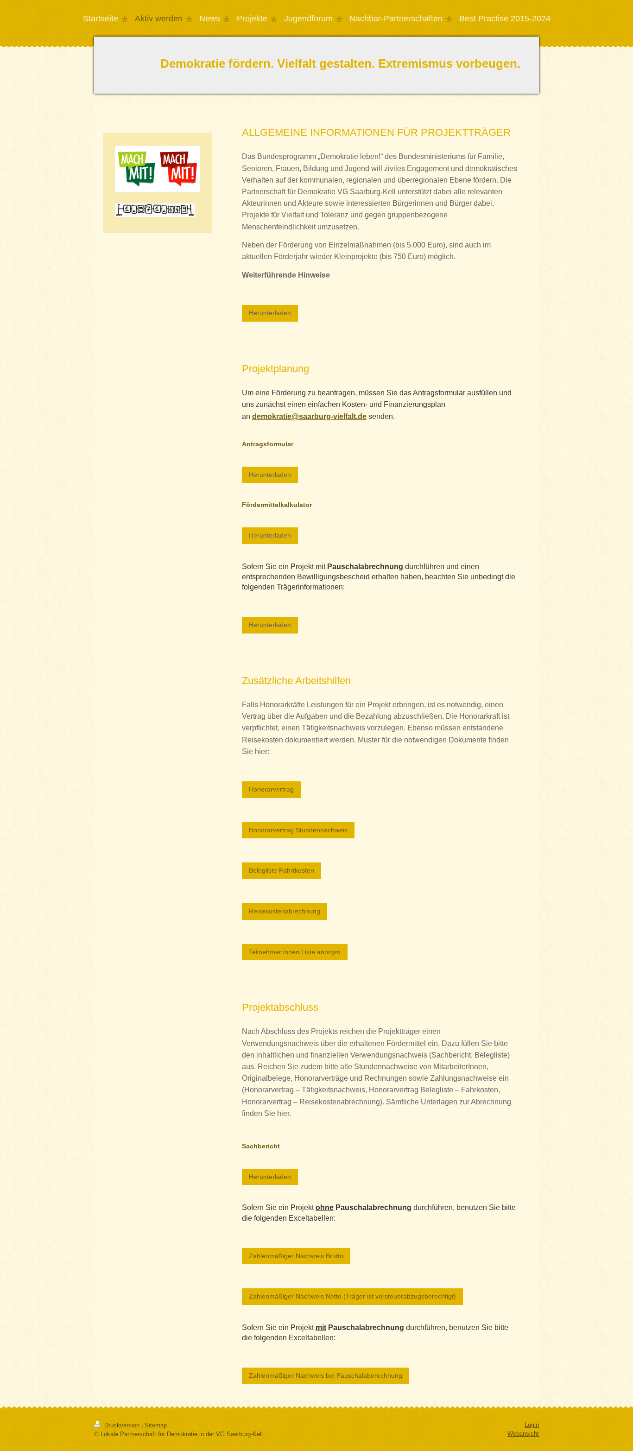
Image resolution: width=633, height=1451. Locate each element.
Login (532, 1424)
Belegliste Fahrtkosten (281, 870)
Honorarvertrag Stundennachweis (298, 830)
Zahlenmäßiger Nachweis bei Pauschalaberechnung (325, 1375)
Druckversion (121, 1425)
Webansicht (523, 1433)
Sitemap (156, 1425)
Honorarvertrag (271, 789)
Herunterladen (270, 313)
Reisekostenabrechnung (284, 911)
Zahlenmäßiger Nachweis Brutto (296, 1256)
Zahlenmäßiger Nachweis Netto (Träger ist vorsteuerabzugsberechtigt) (352, 1296)
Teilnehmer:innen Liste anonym (295, 952)
